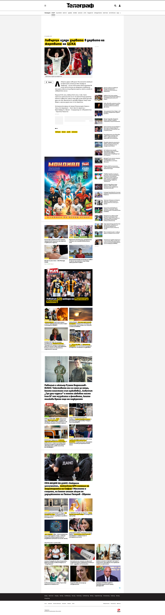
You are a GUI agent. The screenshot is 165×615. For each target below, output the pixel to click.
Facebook (69, 603)
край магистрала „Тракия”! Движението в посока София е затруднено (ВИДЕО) (55, 324)
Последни (47, 13)
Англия (64, 132)
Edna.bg (117, 595)
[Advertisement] (68, 145)
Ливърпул (58, 132)
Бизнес (80, 13)
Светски (105, 13)
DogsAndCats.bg (98, 595)
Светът (65, 13)
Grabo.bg (113, 595)
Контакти (64, 603)
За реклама (50, 603)
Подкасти (90, 13)
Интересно (112, 13)
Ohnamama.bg (106, 595)
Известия (119, 603)
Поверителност (106, 603)
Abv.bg (45, 595)
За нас (45, 603)
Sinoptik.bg (47, 598)
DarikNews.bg (67, 595)
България (59, 13)
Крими (75, 13)
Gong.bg (56, 595)
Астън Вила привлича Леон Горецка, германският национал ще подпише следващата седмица (55, 241)
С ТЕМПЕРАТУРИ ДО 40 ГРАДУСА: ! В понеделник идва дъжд (80, 514)
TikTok (73, 603)
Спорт (53, 13)
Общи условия (58, 611)
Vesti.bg (61, 595)
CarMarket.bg (86, 595)
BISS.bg (91, 595)
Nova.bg (73, 595)
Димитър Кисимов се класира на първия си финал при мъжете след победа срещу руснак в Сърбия (80, 261)
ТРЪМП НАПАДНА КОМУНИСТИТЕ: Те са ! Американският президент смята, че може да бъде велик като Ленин (80, 441)
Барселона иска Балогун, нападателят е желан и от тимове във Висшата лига (80, 241)
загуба (68, 132)
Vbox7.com (51, 595)
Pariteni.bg (79, 595)
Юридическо (98, 13)
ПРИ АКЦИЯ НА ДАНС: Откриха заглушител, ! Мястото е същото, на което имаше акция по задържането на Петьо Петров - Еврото (67, 489)
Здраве (70, 13)
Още (118, 13)
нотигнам (74, 132)
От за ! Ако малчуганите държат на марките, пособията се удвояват (80, 346)
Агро (85, 13)
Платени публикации (57, 603)
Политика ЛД (113, 603)
